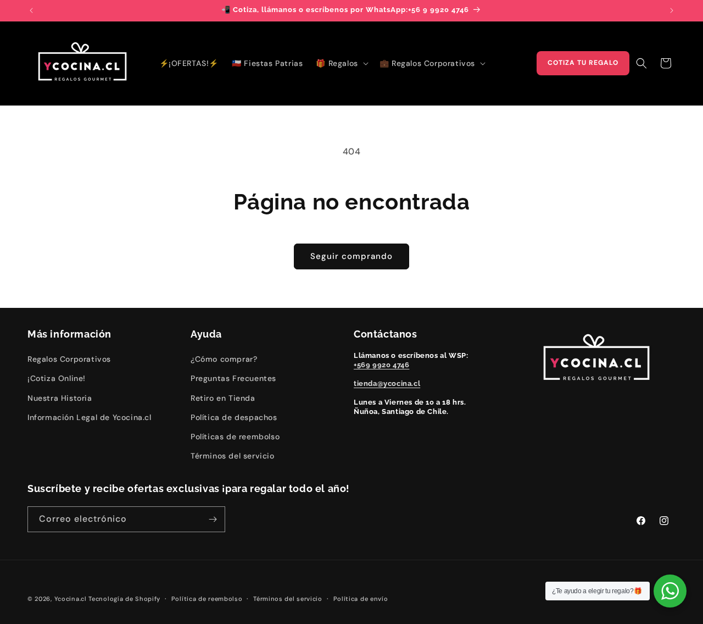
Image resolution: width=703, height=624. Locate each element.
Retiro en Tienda (223, 398)
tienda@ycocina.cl (387, 383)
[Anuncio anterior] (31, 10)
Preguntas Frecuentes (233, 378)
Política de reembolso (207, 599)
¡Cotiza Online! (56, 378)
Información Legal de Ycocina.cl (89, 417)
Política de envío (360, 599)
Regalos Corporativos (69, 359)
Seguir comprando (351, 256)
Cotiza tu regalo (583, 62)
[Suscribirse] (212, 519)
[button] (340, 63)
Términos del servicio (233, 456)
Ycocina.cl (70, 599)
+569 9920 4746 (381, 365)
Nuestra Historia (59, 398)
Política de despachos (234, 417)
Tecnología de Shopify (124, 599)
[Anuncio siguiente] (672, 10)
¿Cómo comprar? (224, 359)
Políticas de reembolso (235, 436)
